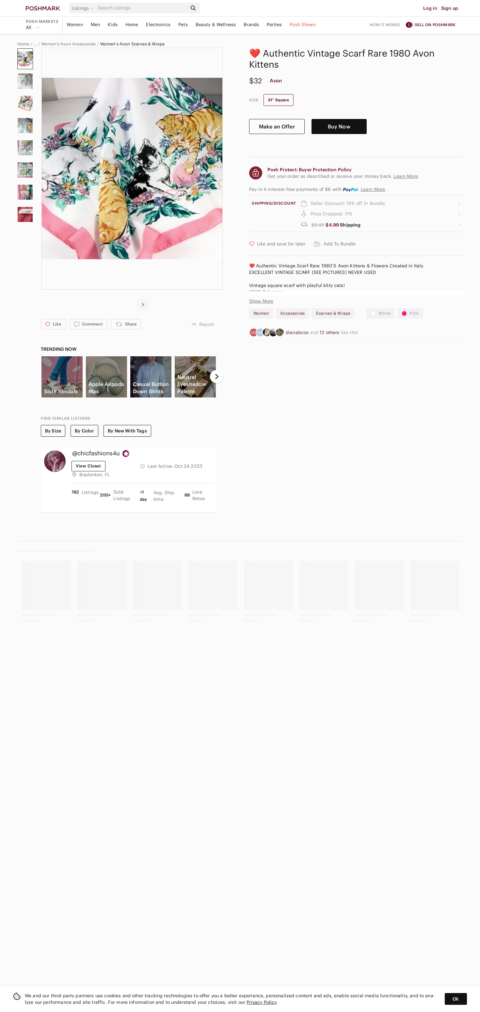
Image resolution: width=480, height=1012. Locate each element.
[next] (142, 304)
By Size (53, 431)
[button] (83, 8)
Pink (414, 313)
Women (75, 24)
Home (131, 24)
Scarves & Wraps (333, 313)
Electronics (158, 24)
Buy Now (339, 126)
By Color (84, 431)
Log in (430, 8)
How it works (385, 24)
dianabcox (298, 332)
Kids (113, 24)
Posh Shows (303, 24)
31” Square (278, 99)
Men (95, 24)
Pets (183, 24)
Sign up (449, 8)
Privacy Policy (261, 1002)
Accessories (292, 313)
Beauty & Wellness (216, 24)
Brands (251, 24)
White (384, 313)
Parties (274, 24)
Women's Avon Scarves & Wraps (132, 44)
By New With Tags (127, 431)
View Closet (88, 466)
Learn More (373, 189)
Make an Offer (277, 126)
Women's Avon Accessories (68, 44)
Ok (456, 999)
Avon (276, 80)
